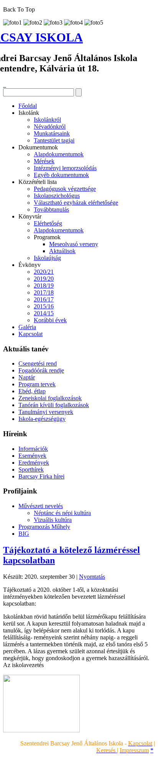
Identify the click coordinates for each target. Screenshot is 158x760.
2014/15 (44, 313)
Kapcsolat (30, 334)
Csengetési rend (37, 363)
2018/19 (44, 285)
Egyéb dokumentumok (61, 175)
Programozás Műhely (44, 526)
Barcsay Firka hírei (41, 476)
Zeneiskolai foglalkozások (50, 398)
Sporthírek (31, 469)
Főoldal (27, 106)
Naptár (26, 377)
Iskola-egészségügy (42, 419)
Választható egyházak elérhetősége (76, 202)
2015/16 (44, 306)
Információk (33, 448)
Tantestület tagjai (54, 140)
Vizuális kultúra (53, 520)
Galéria (27, 327)
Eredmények (33, 462)
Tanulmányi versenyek (45, 412)
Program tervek (37, 384)
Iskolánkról (47, 119)
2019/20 (44, 278)
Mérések (44, 161)
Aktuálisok (62, 251)
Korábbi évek (50, 320)
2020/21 (44, 271)
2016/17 (44, 299)
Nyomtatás (92, 576)
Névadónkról (50, 126)
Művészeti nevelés (40, 506)
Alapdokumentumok (59, 154)
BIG (23, 533)
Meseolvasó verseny (73, 244)
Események (32, 455)
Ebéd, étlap (32, 391)
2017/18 (44, 292)
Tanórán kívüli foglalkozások (53, 405)
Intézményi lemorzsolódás (65, 168)
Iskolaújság (47, 258)
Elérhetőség (48, 223)
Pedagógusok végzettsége (65, 188)
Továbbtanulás (51, 209)
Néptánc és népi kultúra (62, 513)
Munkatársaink (52, 133)
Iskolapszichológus (57, 195)
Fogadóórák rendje (41, 370)
